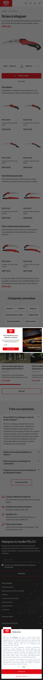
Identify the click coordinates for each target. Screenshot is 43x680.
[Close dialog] (41, 330)
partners (15, 637)
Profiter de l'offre (11, 349)
